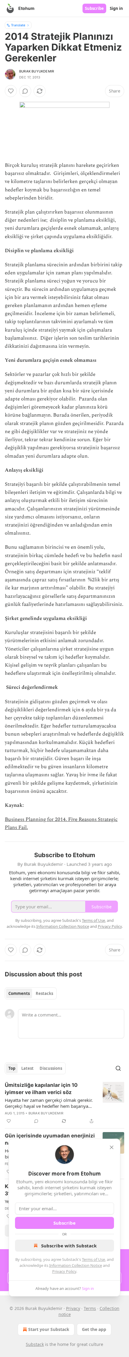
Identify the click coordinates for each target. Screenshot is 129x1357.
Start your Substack (48, 1329)
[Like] (11, 91)
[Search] (118, 1068)
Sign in (116, 8)
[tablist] (31, 993)
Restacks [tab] (44, 993)
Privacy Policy (64, 1271)
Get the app (94, 1329)
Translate (18, 25)
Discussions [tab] (51, 1068)
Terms (90, 1308)
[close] (111, 1147)
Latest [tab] (27, 1068)
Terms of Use (93, 1259)
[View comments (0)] (25, 91)
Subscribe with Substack (69, 1246)
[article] (64, 1103)
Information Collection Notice (75, 1265)
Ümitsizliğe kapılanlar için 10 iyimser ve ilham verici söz (41, 1088)
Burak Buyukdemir (36, 71)
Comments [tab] (19, 993)
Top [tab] (11, 1068)
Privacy (73, 1308)
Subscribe (94, 8)
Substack (35, 1344)
